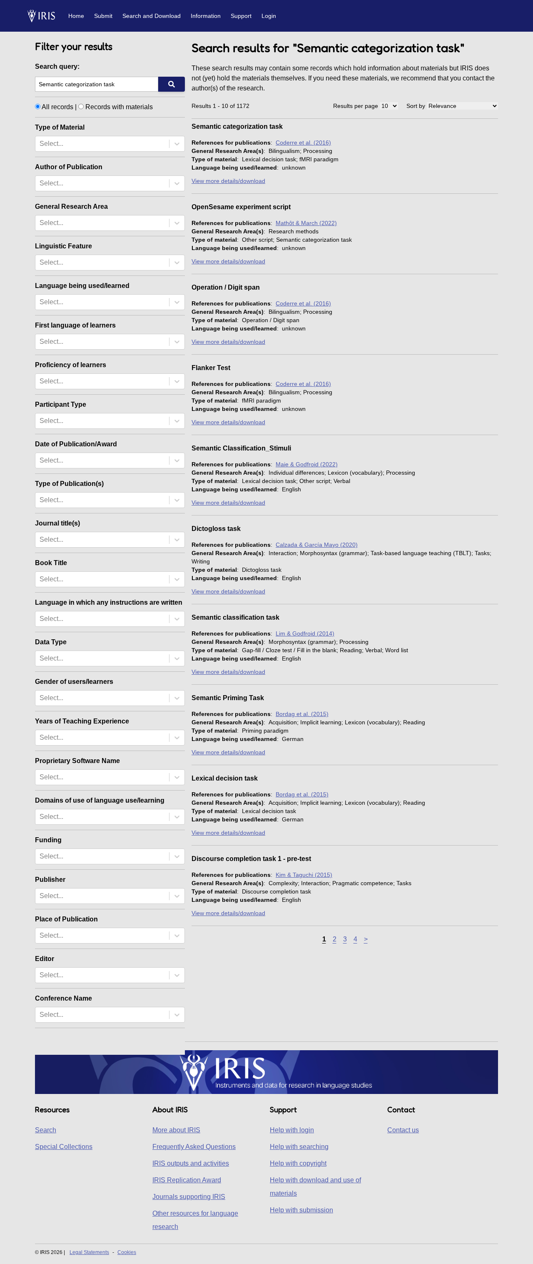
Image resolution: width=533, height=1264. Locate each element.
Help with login (292, 1130)
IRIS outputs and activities (190, 1163)
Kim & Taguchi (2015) (304, 874)
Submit (103, 16)
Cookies (126, 1252)
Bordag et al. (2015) (302, 714)
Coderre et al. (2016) (303, 142)
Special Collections (63, 1146)
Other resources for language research (195, 1220)
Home (76, 16)
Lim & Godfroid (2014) (305, 633)
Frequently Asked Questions (194, 1146)
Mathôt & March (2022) (306, 223)
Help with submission (301, 1210)
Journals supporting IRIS (188, 1196)
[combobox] (40, 144)
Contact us (403, 1130)
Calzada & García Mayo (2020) (317, 544)
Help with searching (299, 1146)
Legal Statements (89, 1252)
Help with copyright (298, 1163)
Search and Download (151, 16)
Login (269, 16)
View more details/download (228, 181)
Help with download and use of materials (315, 1186)
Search (45, 1130)
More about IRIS (176, 1130)
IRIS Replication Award (186, 1180)
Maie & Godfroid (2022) (307, 464)
